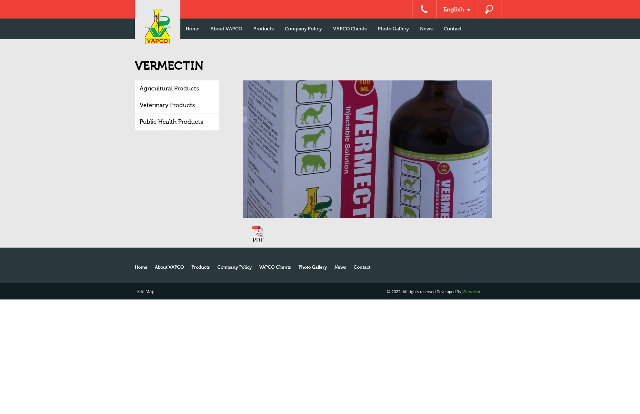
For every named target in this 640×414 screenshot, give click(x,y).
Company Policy (303, 29)
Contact (453, 29)
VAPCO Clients (350, 29)
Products (263, 29)
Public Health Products (171, 122)
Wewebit (471, 291)
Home (192, 29)
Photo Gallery (393, 29)
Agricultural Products (169, 88)
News (426, 29)
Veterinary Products (167, 105)
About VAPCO (226, 29)
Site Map (145, 291)
